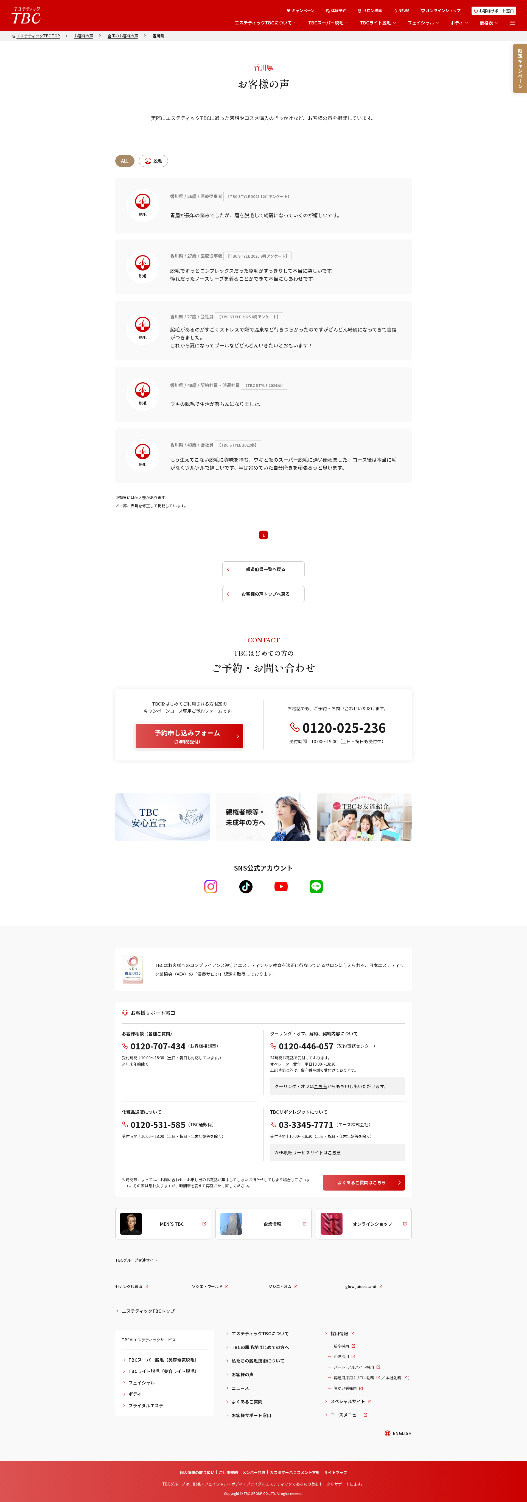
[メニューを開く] (512, 23)
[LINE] (316, 886)
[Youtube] (281, 886)
